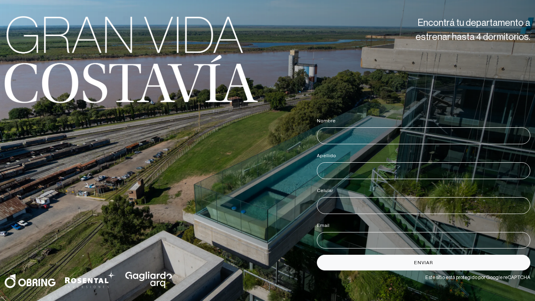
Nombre (327, 120)
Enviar (423, 262)
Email (324, 225)
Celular (326, 190)
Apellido (328, 155)
